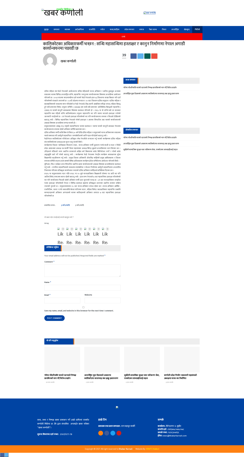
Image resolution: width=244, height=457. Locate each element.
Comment (49, 261)
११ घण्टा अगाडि (50, 382)
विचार (164, 29)
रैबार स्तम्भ (153, 29)
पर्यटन (102, 29)
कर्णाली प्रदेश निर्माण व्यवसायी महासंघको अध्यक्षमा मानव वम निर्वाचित (180, 376)
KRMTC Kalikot (152, 449)
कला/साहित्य (114, 29)
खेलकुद (187, 29)
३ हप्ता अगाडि (169, 382)
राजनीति (92, 29)
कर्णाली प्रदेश (91, 370)
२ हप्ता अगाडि (89, 382)
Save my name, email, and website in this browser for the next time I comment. (79, 310)
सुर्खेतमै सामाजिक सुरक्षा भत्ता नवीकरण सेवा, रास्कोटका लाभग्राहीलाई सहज (150, 149)
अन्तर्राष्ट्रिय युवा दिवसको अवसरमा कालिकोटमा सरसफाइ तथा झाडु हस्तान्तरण (151, 93)
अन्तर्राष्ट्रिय (175, 29)
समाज (141, 29)
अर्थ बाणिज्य (79, 29)
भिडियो (197, 29)
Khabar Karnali (126, 449)
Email (47, 295)
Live (123, 36)
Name (47, 282)
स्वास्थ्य (67, 29)
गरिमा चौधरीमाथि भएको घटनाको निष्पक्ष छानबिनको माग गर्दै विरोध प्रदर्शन (150, 87)
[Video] (100, 433)
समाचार (56, 29)
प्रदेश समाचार (129, 29)
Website (88, 294)
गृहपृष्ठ (46, 29)
